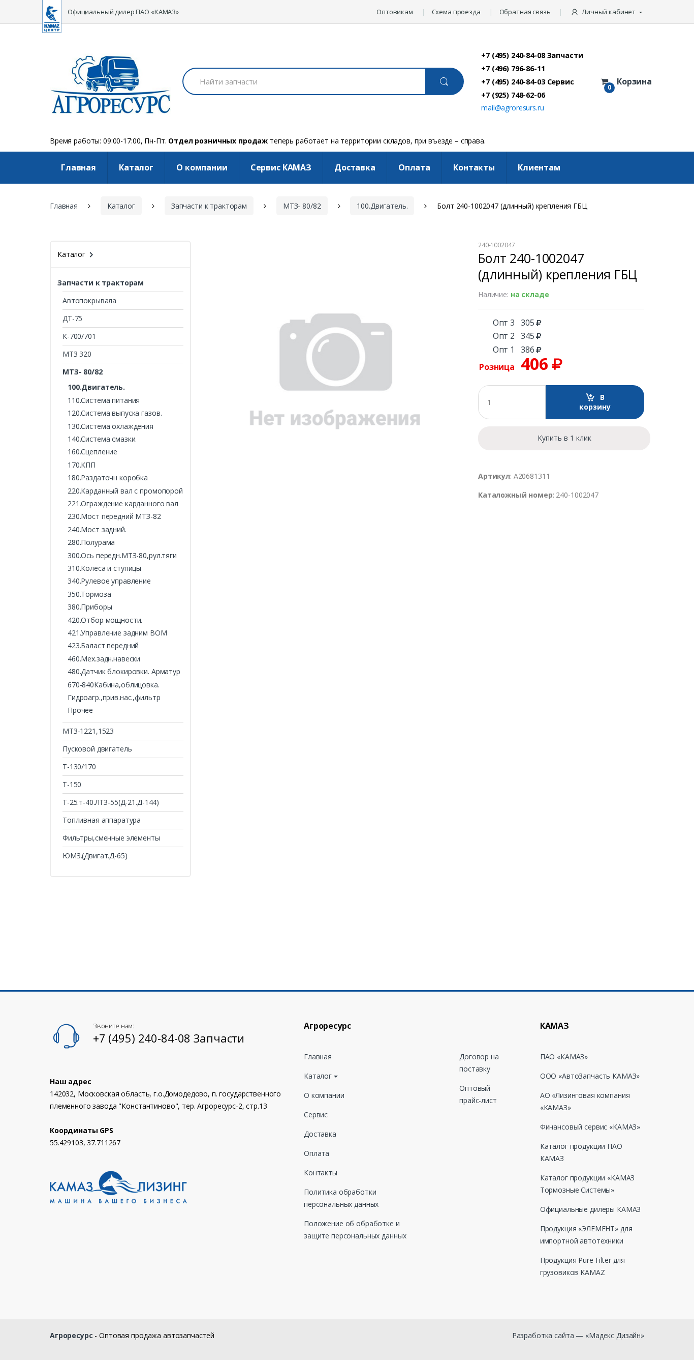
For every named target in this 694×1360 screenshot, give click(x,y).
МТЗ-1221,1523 (88, 731)
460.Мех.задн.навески (104, 658)
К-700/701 (79, 336)
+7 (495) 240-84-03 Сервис (527, 81)
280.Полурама (91, 542)
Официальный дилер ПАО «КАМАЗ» (123, 11)
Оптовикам (394, 11)
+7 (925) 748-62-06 (513, 95)
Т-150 (71, 784)
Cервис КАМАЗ (280, 167)
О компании (202, 167)
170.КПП (82, 465)
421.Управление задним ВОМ (117, 633)
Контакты (474, 167)
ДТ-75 (72, 318)
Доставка (354, 167)
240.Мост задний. (97, 529)
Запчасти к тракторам (209, 206)
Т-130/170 (79, 766)
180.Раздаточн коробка (108, 477)
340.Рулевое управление (109, 581)
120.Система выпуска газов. (115, 413)
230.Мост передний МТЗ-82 (114, 516)
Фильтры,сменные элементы (111, 838)
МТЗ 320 (76, 354)
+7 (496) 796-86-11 (513, 68)
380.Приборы (90, 607)
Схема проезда (456, 11)
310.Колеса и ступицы (104, 568)
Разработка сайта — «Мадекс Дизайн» (578, 1335)
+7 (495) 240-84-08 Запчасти (532, 55)
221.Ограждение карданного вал (123, 503)
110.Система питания (104, 400)
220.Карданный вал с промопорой (125, 491)
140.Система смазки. (102, 439)
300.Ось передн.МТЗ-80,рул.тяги (122, 555)
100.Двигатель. (382, 206)
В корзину (595, 402)
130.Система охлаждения (110, 426)
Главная (78, 167)
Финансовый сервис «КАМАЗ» (590, 1127)
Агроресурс (71, 1335)
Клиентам (539, 167)
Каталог (136, 167)
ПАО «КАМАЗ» (564, 1056)
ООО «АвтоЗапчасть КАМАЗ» (590, 1076)
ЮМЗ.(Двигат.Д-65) (95, 855)
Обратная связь (525, 11)
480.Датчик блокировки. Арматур (124, 671)
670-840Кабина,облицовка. (114, 684)
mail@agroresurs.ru (512, 107)
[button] (607, 12)
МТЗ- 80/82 (302, 206)
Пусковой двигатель (97, 749)
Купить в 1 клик (564, 438)
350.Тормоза (89, 594)
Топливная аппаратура (101, 820)
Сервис (316, 1114)
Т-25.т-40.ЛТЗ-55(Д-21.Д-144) (110, 802)
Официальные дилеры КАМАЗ (590, 1209)
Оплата (414, 167)
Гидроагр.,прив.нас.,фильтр (114, 697)
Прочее (80, 710)
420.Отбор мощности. (105, 620)
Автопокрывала (89, 300)
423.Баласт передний (103, 645)
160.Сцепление (92, 451)
